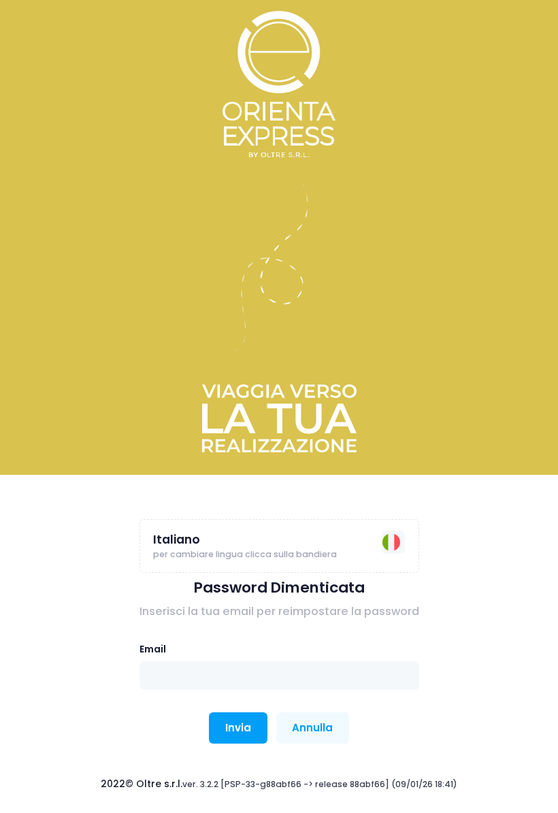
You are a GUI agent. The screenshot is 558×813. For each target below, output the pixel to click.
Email (153, 649)
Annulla (312, 727)
